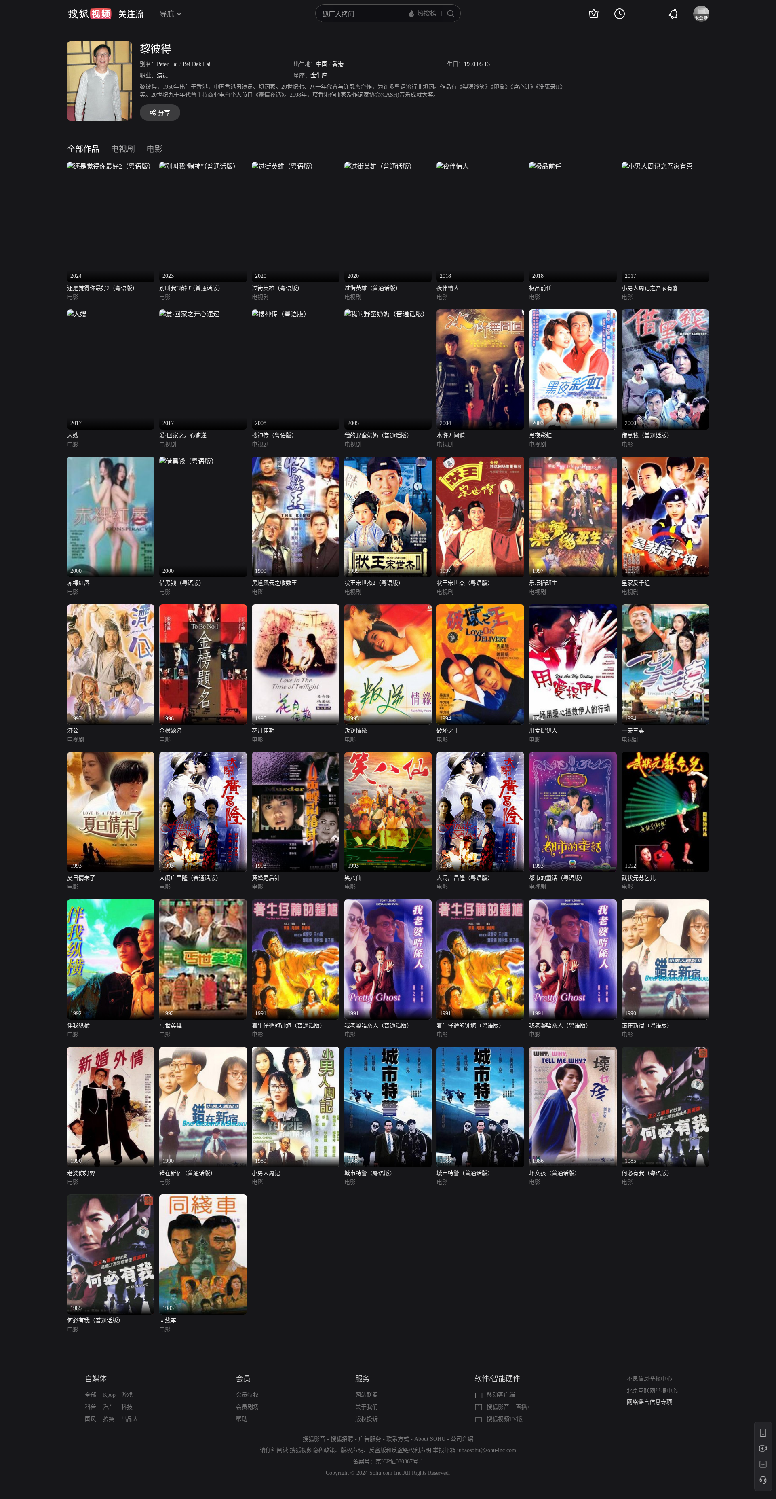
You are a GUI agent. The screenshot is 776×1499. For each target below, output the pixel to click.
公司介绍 (462, 1439)
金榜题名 (170, 731)
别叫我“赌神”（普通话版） (191, 288)
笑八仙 (352, 878)
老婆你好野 (81, 1173)
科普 (90, 1407)
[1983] (203, 1199)
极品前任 (540, 288)
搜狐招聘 (342, 1439)
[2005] (386, 314)
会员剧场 (247, 1407)
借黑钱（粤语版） (182, 583)
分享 (164, 113)
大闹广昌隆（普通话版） (190, 878)
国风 (90, 1419)
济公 (72, 731)
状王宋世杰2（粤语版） (374, 583)
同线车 (167, 1320)
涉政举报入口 (644, 1405)
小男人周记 (266, 1173)
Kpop (109, 1395)
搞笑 (108, 1419)
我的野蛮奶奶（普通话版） (378, 435)
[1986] (573, 1051)
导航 (167, 14)
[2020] (284, 166)
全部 (90, 1395)
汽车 (108, 1407)
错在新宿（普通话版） (187, 1173)
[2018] (452, 166)
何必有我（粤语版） (647, 1173)
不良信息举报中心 (649, 1379)
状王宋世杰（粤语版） (464, 583)
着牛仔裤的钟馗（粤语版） (470, 1026)
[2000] (665, 314)
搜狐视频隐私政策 (312, 1450)
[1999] (296, 461)
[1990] (665, 903)
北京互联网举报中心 (652, 1391)
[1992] (665, 756)
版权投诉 (366, 1419)
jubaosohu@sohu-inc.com (486, 1450)
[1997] (480, 461)
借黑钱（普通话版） (647, 435)
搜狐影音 (498, 1407)
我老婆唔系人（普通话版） (378, 1026)
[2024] (110, 166)
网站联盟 (366, 1395)
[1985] (665, 1051)
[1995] (296, 609)
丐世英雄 (170, 1026)
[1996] (203, 609)
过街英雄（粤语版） (277, 288)
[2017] (657, 166)
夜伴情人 (447, 288)
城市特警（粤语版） (369, 1173)
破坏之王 (447, 731)
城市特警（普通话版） (464, 1173)
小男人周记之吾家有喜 (650, 288)
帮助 (241, 1419)
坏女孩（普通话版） (554, 1173)
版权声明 (352, 1450)
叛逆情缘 (355, 731)
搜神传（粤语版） (274, 435)
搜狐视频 (89, 13)
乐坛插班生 (543, 583)
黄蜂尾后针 (266, 878)
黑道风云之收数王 (274, 583)
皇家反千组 (636, 583)
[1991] (296, 903)
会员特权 (247, 1395)
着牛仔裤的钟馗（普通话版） (288, 1026)
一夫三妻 (633, 731)
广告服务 (369, 1439)
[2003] (573, 314)
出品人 (129, 1419)
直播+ (523, 1407)
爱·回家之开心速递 (183, 435)
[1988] (388, 1051)
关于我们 (366, 1407)
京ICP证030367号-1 (399, 1462)
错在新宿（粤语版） (647, 1026)
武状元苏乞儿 (639, 878)
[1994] (480, 609)
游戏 (127, 1395)
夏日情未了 (81, 878)
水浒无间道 (450, 435)
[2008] (281, 314)
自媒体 (96, 1379)
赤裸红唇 (78, 583)
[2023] (199, 166)
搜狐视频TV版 (505, 1419)
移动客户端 (501, 1395)
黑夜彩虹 (540, 435)
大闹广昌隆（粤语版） (464, 878)
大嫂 (72, 435)
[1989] (296, 1051)
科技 (127, 1407)
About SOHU (429, 1439)
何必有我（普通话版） (95, 1320)
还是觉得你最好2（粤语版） (102, 288)
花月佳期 (263, 731)
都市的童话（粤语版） (557, 878)
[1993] (111, 756)
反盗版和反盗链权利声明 (400, 1450)
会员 (243, 1379)
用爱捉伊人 (543, 731)
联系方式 (397, 1439)
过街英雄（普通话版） (372, 288)
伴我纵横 (78, 1026)
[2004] (480, 314)
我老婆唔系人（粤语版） (560, 1026)
